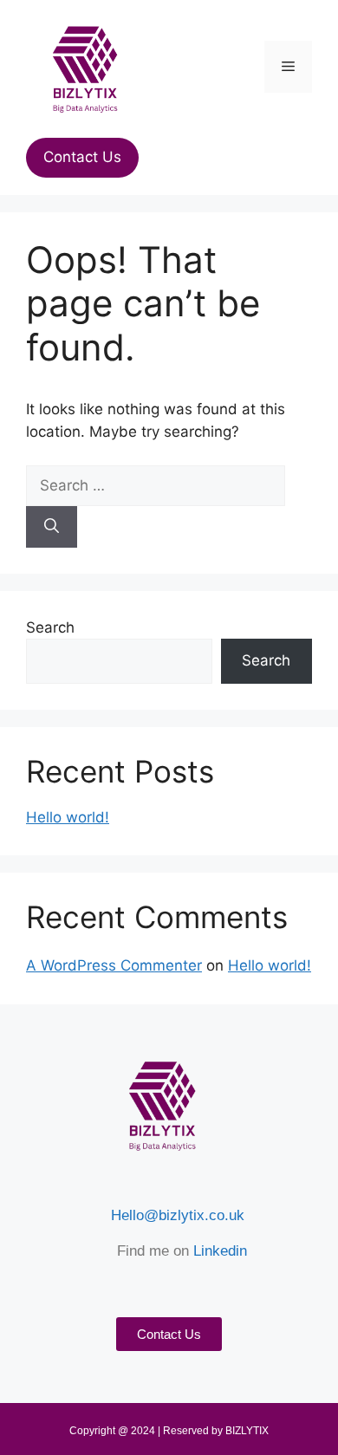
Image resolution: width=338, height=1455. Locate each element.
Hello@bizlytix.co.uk (177, 1215)
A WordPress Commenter (114, 965)
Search (50, 627)
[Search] (51, 527)
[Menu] (288, 67)
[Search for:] (155, 485)
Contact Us (82, 157)
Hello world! (67, 817)
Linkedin (220, 1251)
